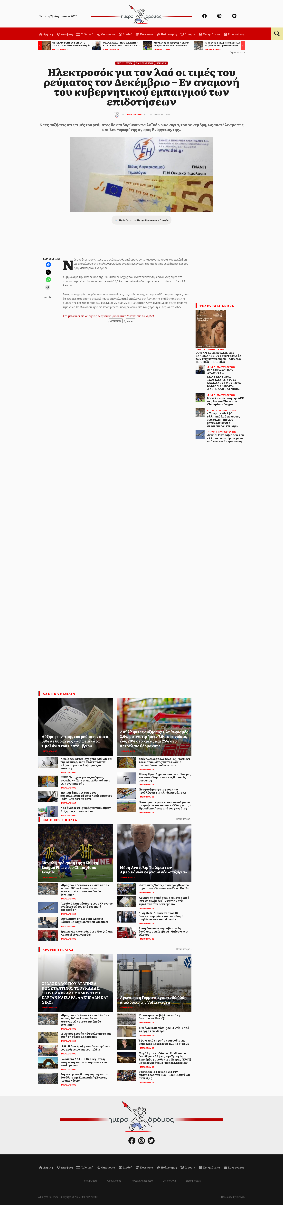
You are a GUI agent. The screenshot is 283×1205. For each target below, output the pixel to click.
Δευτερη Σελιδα (124, 63)
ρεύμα (130, 320)
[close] (260, 13)
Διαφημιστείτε (193, 1180)
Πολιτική (86, 34)
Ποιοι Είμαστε (90, 1180)
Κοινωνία (146, 34)
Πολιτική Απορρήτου (142, 1180)
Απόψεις (66, 34)
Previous (39, 46)
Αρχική (48, 34)
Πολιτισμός (168, 34)
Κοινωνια (161, 63)
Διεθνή (127, 34)
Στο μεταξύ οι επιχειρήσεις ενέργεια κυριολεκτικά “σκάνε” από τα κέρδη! (108, 316)
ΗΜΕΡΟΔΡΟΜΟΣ (134, 114)
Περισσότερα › (237, 52)
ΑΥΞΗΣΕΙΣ (115, 320)
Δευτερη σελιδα (58, 949)
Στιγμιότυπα (211, 34)
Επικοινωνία (169, 1180)
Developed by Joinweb (233, 1196)
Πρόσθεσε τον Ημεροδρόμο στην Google (144, 220)
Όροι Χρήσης (114, 1180)
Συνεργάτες (235, 34)
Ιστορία (189, 34)
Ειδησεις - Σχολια (144, 63)
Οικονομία (108, 34)
